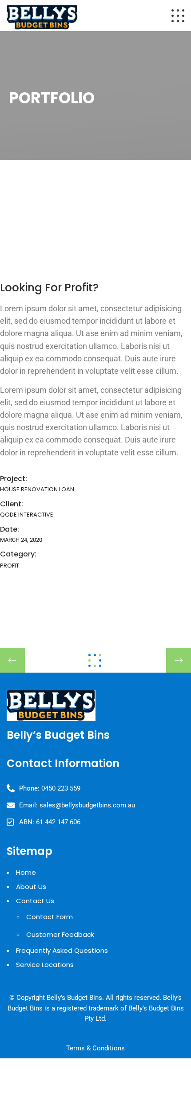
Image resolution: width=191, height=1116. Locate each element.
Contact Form (49, 916)
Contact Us (35, 900)
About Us (31, 886)
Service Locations (45, 964)
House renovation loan (37, 489)
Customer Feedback (60, 934)
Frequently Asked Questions (62, 950)
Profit (9, 565)
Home (26, 872)
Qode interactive (26, 514)
